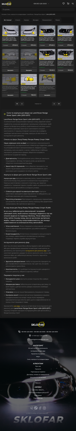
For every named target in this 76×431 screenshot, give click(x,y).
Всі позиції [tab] (7, 20)
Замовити (10, 70)
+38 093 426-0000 (27, 332)
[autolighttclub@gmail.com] (29, 339)
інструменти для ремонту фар (36, 251)
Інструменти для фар (38, 351)
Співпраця (38, 395)
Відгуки (38, 383)
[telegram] (31, 408)
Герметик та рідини (38, 354)
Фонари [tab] (35, 20)
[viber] (36, 408)
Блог (38, 401)
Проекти (38, 369)
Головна (4, 14)
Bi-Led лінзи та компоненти (38, 348)
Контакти (38, 380)
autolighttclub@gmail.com (39, 339)
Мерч (38, 356)
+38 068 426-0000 (39, 332)
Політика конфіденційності (38, 392)
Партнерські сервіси (38, 372)
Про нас (38, 366)
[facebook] (40, 408)
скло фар (17, 306)
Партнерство (38, 398)
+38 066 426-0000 (52, 332)
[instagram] (44, 408)
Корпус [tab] (26, 20)
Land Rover (30, 14)
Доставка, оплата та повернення (38, 374)
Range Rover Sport (39, 14)
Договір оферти (38, 390)
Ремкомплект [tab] (47, 20)
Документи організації (38, 377)
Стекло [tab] (17, 20)
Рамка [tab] (58, 20)
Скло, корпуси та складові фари (16, 14)
